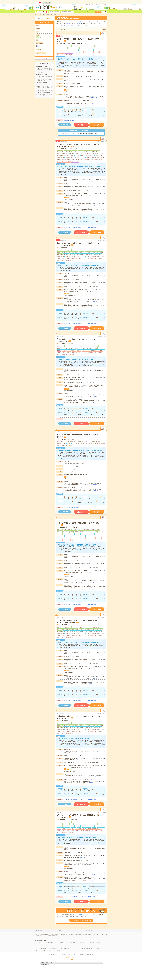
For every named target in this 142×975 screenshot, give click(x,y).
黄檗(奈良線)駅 (42, 70)
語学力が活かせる (48, 90)
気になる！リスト (42, 11)
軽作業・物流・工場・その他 (94, 942)
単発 (39, 84)
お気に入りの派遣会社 (68, 11)
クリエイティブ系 (42, 77)
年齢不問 (39, 94)
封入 (43, 95)
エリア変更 (58, 7)
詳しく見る (97, 125)
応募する (82, 125)
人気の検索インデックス (88, 930)
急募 (36, 94)
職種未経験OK (43, 84)
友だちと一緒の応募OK (43, 86)
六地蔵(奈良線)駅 (47, 69)
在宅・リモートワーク (71, 948)
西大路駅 (82, 25)
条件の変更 (45, 58)
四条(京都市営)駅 (69, 25)
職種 (60, 930)
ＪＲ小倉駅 (41, 72)
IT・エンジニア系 (68, 942)
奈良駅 (40, 68)
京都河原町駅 (76, 25)
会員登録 (98, 11)
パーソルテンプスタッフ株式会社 (71, 507)
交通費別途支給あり (40, 90)
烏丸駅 (60, 25)
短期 (36, 84)
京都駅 (37, 68)
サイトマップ (97, 4)
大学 (46, 95)
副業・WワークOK (39, 950)
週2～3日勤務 (43, 87)
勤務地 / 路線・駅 (39, 930)
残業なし (43, 88)
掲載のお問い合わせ (104, 4)
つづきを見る (62, 66)
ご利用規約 (64, 954)
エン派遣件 (38, 2)
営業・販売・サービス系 (85, 21)
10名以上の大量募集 (51, 948)
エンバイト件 (46, 2)
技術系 (38, 79)
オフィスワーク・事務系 (40, 76)
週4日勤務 (48, 87)
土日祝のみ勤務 (92, 948)
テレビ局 (39, 95)
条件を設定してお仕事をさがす (82, 920)
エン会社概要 (81, 954)
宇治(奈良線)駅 (45, 68)
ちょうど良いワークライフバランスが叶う (43, 5)
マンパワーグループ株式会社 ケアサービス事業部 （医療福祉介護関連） (80, 227)
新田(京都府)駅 (40, 69)
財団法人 (44, 94)
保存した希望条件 (55, 11)
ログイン (104, 11)
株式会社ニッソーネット (69, 120)
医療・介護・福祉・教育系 (46, 79)
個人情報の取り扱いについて (54, 954)
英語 (47, 94)
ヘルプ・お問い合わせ (89, 4)
